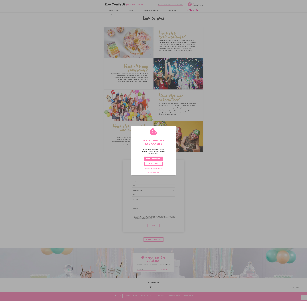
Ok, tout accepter (154, 159)
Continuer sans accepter (153, 172)
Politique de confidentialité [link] (153, 169)
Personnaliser (153, 164)
